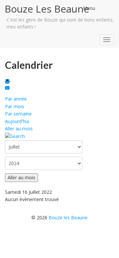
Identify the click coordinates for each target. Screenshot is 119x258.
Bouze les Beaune (68, 217)
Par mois (14, 106)
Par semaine (18, 113)
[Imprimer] (8, 82)
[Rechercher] (15, 136)
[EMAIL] (8, 88)
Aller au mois (19, 128)
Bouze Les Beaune (47, 8)
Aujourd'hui (17, 121)
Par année (16, 99)
